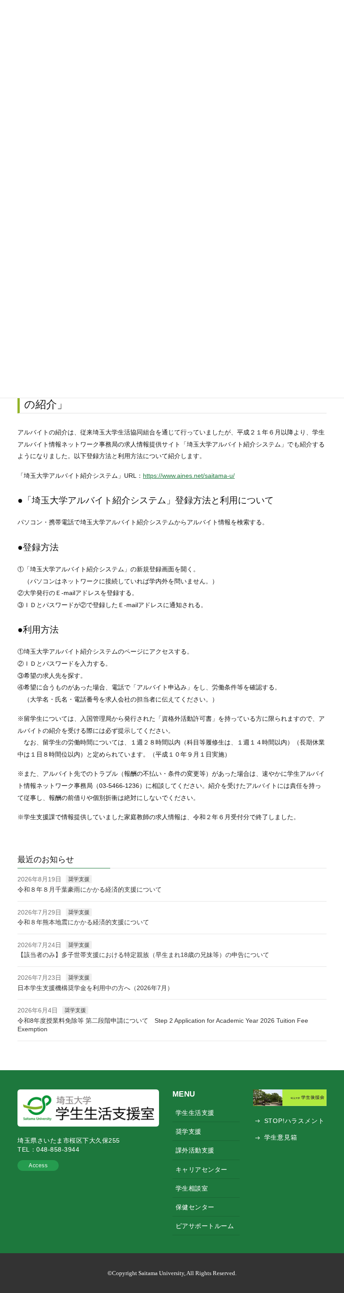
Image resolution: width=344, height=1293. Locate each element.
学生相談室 (192, 1188)
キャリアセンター (202, 1169)
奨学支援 (79, 879)
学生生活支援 (195, 1112)
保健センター (195, 1207)
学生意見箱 (280, 1137)
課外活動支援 (195, 1150)
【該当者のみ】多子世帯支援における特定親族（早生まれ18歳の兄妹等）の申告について (143, 954)
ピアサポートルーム (205, 1225)
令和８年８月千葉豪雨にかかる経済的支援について (89, 889)
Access (38, 1165)
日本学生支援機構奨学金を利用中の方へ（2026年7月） (95, 987)
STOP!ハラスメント (294, 1120)
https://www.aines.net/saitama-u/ (189, 475)
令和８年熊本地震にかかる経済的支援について (83, 922)
